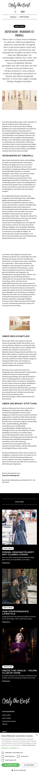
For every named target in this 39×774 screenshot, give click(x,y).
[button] (22, 12)
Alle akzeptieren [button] (10, 765)
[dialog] (19, 753)
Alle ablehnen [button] (29, 765)
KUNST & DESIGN (6, 718)
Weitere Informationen (29, 745)
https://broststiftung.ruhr (10, 475)
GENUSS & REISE (6, 715)
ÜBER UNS (4, 724)
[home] (19, 5)
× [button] (37, 735)
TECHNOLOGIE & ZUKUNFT (9, 721)
